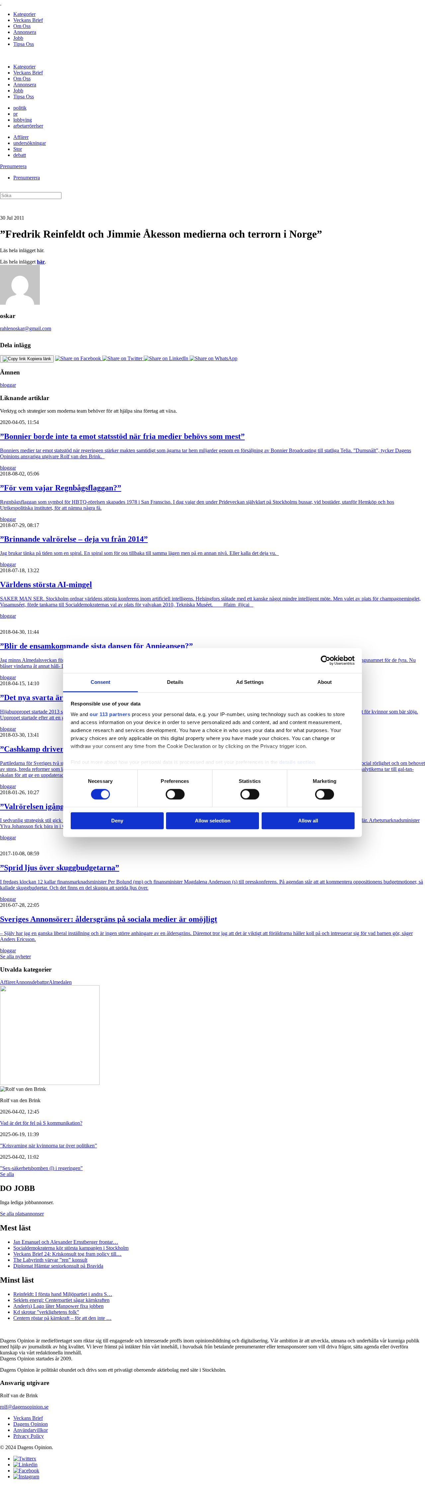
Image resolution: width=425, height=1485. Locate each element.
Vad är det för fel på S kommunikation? (41, 1123)
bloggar (8, 385)
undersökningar (29, 143)
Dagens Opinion (30, 1424)
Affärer (21, 137)
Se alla (7, 1174)
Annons (23, 982)
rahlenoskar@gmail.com (25, 328)
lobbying (22, 120)
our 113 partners (110, 714)
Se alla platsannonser (22, 1214)
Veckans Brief (28, 20)
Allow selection (212, 821)
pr (15, 114)
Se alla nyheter (15, 956)
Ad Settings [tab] (250, 682)
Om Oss (22, 26)
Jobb (18, 38)
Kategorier (24, 14)
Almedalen (60, 982)
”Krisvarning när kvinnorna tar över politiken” (48, 1145)
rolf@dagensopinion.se (24, 1407)
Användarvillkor (30, 1430)
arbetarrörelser (28, 126)
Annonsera (24, 32)
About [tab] (324, 682)
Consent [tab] (101, 682)
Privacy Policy (28, 1436)
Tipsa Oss (23, 44)
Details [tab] (175, 682)
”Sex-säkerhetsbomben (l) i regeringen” (41, 1168)
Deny (117, 821)
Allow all (308, 821)
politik (20, 108)
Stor (17, 149)
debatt (19, 155)
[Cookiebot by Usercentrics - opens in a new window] (326, 660)
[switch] (175, 794)
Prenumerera (13, 166)
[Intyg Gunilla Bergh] (50, 1083)
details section (297, 762)
